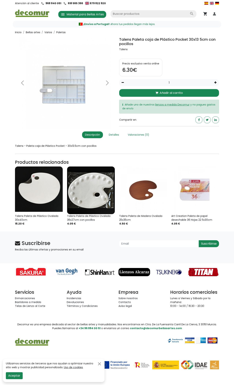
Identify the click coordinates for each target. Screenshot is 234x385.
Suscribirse (209, 244)
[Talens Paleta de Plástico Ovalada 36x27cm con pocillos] (91, 190)
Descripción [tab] (92, 135)
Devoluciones (75, 302)
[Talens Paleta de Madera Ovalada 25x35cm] (143, 190)
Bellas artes (33, 32)
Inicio (18, 32)
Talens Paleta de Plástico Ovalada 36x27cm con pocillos (88, 218)
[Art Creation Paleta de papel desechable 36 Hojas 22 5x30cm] (195, 190)
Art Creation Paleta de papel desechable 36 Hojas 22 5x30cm (191, 218)
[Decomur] (32, 13)
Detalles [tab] (114, 135)
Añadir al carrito (171, 93)
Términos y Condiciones (82, 306)
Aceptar (14, 375)
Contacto (124, 302)
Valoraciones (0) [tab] (138, 135)
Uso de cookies (73, 367)
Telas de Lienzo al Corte (30, 306)
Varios (48, 32)
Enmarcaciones (25, 298)
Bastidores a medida (28, 302)
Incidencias (74, 298)
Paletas (61, 32)
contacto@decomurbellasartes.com (156, 328)
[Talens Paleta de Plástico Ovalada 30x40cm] (39, 190)
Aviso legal (125, 306)
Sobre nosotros (128, 298)
